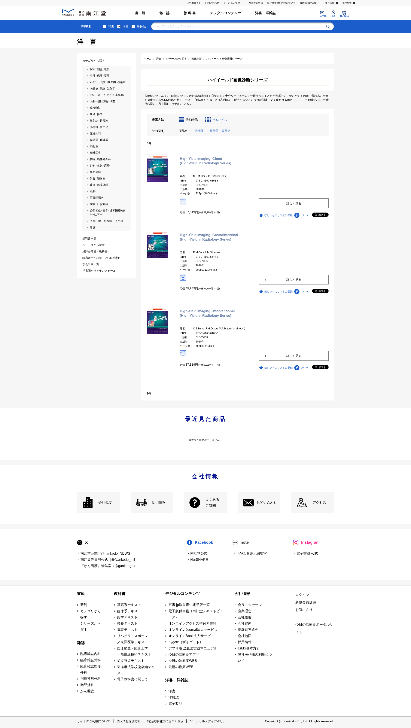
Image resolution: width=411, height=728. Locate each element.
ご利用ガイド (194, 2)
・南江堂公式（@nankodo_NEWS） (105, 553)
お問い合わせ (212, 2)
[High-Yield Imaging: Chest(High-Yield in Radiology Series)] (157, 168)
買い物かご (344, 16)
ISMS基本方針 (249, 648)
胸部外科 (87, 685)
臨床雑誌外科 (90, 660)
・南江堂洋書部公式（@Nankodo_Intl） (107, 559)
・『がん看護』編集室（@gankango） (107, 566)
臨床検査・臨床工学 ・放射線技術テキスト (134, 651)
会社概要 (105, 502)
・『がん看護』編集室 (249, 553)
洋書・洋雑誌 (265, 13)
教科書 (119, 593)
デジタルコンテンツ (225, 13)
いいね (304, 215)
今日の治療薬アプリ (183, 654)
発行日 (198, 130)
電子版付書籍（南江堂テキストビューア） (195, 614)
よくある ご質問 (212, 503)
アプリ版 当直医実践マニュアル (192, 648)
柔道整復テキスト (130, 660)
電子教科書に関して (132, 679)
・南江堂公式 (197, 553)
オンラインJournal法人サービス (192, 629)
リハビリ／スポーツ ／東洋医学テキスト (132, 639)
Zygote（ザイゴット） (185, 642)
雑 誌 (164, 13)
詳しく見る (293, 203)
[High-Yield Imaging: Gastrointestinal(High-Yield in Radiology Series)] (157, 244)
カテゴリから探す (90, 614)
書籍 (81, 593)
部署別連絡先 (248, 629)
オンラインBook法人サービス (191, 636)
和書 (111, 26)
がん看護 (87, 691)
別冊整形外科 (90, 678)
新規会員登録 (305, 602)
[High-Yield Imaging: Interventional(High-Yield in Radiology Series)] (157, 320)
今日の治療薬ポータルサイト (314, 628)
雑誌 (81, 643)
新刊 (83, 605)
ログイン (302, 595)
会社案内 (245, 623)
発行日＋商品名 (220, 130)
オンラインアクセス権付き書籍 (192, 623)
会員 (333, 16)
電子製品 (175, 703)
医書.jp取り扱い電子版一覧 (189, 605)
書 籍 (140, 13)
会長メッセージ (250, 605)
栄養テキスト (127, 623)
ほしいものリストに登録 (278, 215)
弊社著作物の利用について (281, 2)
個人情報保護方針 (129, 721)
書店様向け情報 (308, 2)
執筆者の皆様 (256, 2)
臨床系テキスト (129, 611)
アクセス (319, 502)
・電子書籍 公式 (305, 553)
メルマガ (322, 16)
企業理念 (245, 611)
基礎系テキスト (129, 605)
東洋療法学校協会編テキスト (136, 670)
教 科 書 (190, 13)
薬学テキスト (127, 617)
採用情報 (347, 2)
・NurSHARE (197, 559)
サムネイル (219, 119)
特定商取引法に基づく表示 (165, 721)
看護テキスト (127, 629)
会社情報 (329, 2)
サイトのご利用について (93, 721)
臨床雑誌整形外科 (90, 669)
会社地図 (245, 636)
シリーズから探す (90, 626)
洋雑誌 (141, 26)
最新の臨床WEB (181, 667)
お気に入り (304, 610)
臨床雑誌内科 (90, 654)
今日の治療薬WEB (182, 660)
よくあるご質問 (231, 2)
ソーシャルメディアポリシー (209, 721)
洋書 (125, 26)
